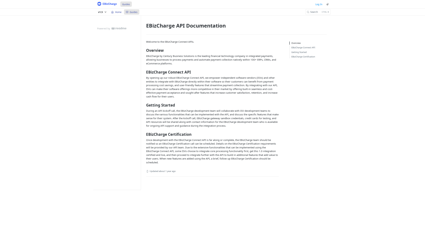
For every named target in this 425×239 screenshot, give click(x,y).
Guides (126, 4)
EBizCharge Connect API (303, 47)
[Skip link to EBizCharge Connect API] (143, 72)
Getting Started (299, 52)
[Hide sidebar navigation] (140, 102)
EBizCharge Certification (303, 56)
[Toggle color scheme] (327, 4)
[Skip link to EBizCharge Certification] (143, 134)
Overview (296, 42)
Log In (318, 4)
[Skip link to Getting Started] (143, 105)
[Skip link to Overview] (143, 50)
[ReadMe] (119, 28)
